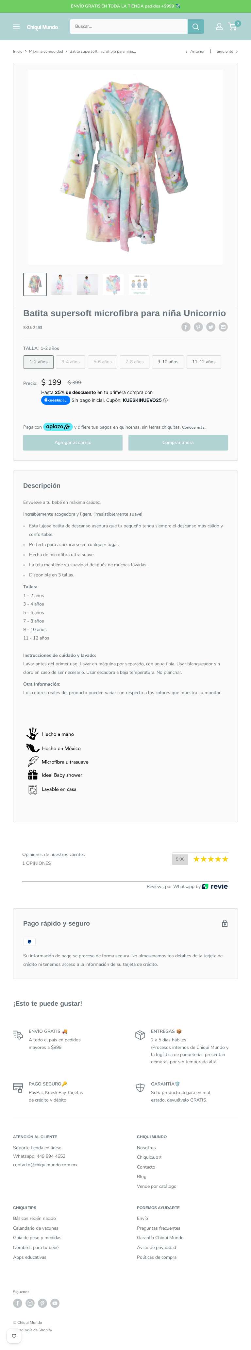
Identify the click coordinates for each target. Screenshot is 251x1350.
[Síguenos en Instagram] (30, 1303)
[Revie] (215, 887)
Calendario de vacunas (36, 1228)
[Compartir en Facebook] (186, 327)
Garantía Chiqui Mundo (160, 1238)
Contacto (146, 1167)
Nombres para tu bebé (36, 1247)
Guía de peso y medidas (37, 1238)
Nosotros (146, 1148)
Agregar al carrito (73, 442)
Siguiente (225, 51)
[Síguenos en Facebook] (17, 1303)
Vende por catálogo (156, 1186)
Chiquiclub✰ (149, 1157)
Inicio (18, 51)
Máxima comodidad (46, 51)
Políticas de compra (156, 1257)
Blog (141, 1176)
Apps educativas (29, 1257)
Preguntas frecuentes (158, 1228)
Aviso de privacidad (156, 1247)
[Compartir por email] (223, 327)
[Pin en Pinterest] (198, 327)
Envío (142, 1218)
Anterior (197, 51)
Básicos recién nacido (34, 1218)
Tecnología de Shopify (32, 1330)
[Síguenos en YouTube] (54, 1303)
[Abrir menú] (16, 26)
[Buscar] (196, 26)
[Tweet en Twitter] (210, 327)
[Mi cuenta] (219, 26)
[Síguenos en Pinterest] (42, 1303)
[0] (232, 26)
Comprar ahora (178, 442)
